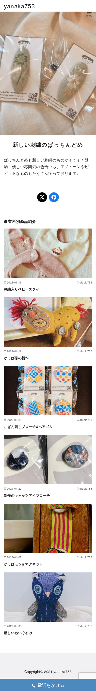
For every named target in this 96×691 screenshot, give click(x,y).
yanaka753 (19, 5)
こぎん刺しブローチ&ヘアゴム (28, 426)
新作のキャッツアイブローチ (27, 495)
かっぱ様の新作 (16, 357)
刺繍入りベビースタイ (21, 288)
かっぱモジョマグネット (23, 563)
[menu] (89, 13)
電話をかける (50, 685)
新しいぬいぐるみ (18, 632)
